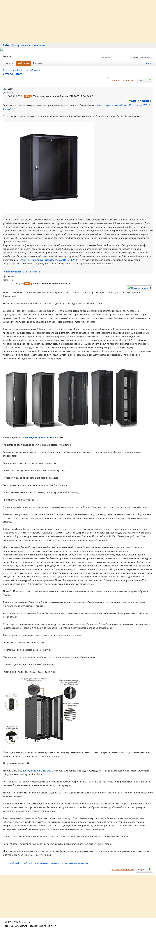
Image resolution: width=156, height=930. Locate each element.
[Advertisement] (78, 21)
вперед (142, 79)
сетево (8, 74)
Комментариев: (140, 100)
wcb (35, 271)
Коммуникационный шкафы (37, 770)
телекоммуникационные (78, 863)
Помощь (9, 925)
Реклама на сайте (37, 925)
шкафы (64, 863)
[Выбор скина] (148, 925)
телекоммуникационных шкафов (39, 437)
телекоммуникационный (15, 271)
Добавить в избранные (121, 79)
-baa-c (41, 271)
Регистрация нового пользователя (28, 45)
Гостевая (37, 63)
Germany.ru (8, 70)
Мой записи (23, 63)
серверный (9, 863)
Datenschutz (21, 925)
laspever (9, 63)
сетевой (23, 863)
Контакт (52, 925)
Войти (6, 45)
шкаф (18, 74)
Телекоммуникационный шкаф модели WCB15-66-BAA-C (47, 259)
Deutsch (149, 63)
